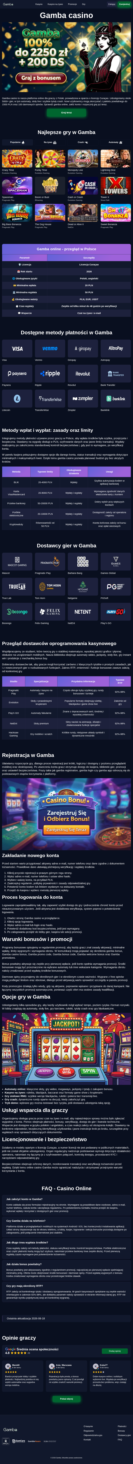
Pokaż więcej (66, 1399)
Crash (81, 142)
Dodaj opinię (115, 1351)
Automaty (113, 142)
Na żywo (48, 142)
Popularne (15, 142)
